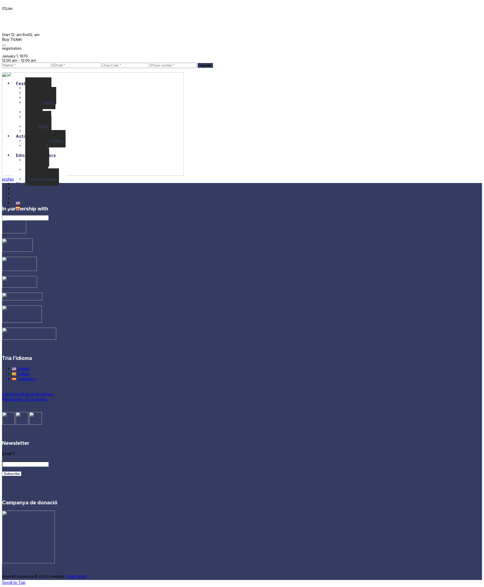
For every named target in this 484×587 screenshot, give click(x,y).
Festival (24, 83)
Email (8, 453)
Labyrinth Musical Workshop (27, 394)
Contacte (26, 198)
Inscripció (38, 126)
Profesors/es (42, 179)
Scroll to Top (13, 582)
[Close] (4, 45)
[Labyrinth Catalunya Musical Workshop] (6, 74)
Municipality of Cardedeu (24, 399)
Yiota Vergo (76, 576)
